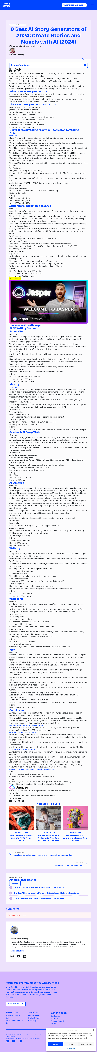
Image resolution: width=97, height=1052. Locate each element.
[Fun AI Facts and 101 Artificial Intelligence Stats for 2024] (75, 818)
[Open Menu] (92, 5)
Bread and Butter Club (13, 1016)
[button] (93, 1030)
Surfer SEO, (73, 246)
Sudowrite (13, 336)
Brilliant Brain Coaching (34, 1019)
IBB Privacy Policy (71, 1048)
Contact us (55, 1016)
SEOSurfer (35, 228)
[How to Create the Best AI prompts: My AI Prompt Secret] (21, 818)
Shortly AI (13, 115)
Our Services (33, 1015)
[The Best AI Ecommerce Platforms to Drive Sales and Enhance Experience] (48, 818)
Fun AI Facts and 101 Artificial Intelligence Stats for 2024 (75, 838)
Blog (8, 1023)
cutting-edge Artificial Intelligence (34, 81)
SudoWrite (13, 112)
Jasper (12, 110)
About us (55, 1018)
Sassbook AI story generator (21, 437)
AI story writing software (20, 94)
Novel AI (12, 107)
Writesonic (13, 125)
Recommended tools (14, 1020)
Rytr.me (12, 655)
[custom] (12, 956)
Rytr (11, 127)
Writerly (12, 122)
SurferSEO (27, 624)
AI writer (23, 700)
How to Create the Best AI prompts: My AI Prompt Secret (21, 838)
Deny (71, 1044)
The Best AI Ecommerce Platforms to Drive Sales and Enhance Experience (48, 838)
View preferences (86, 1044)
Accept (55, 1044)
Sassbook (13, 117)
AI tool (16, 563)
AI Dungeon (14, 120)
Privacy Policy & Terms (57, 1022)
